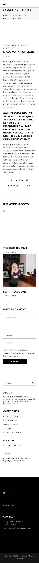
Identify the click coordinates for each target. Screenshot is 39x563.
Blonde (6, 458)
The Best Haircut (15, 248)
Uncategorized (11, 433)
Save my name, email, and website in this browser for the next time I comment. (19, 353)
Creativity (18, 15)
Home (6, 15)
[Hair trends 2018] (19, 270)
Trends (22, 461)
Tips (5, 428)
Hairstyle (8, 420)
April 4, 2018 (10, 45)
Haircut (27, 458)
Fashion (14, 458)
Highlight (7, 461)
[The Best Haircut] (19, 226)
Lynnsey (25, 45)
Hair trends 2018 (14, 292)
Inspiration (9, 424)
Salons (16, 461)
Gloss (20, 458)
